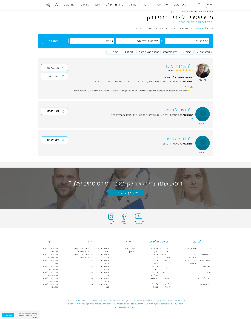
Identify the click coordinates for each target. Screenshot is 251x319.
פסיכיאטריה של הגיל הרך (130, 250)
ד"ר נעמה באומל (166, 285)
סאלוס (167, 278)
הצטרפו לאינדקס (204, 254)
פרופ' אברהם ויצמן (165, 250)
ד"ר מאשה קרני (166, 274)
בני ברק (186, 119)
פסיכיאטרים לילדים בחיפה (50, 262)
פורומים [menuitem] (85, 4)
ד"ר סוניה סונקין (154, 250)
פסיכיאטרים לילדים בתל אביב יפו (50, 256)
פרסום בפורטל (205, 284)
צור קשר (208, 272)
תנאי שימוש (206, 266)
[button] (57, 5)
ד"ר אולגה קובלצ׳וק (154, 274)
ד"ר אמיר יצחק (154, 268)
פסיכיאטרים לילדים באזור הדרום (99, 262)
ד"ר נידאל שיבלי (166, 268)
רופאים (201, 11)
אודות (209, 248)
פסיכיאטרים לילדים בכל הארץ (100, 250)
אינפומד (210, 11)
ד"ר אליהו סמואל (154, 285)
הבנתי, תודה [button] (8, 315)
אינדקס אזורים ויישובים (190, 262)
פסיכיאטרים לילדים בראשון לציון (50, 268)
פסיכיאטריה (99, 81)
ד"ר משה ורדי (154, 256)
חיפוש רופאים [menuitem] (181, 4)
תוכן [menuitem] (97, 4)
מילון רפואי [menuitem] (162, 4)
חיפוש (56, 40)
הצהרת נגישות (205, 260)
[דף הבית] (203, 4)
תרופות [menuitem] (146, 4)
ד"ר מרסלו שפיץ (166, 256)
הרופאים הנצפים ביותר (149, 51)
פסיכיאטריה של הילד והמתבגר (118, 81)
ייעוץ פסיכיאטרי (154, 81)
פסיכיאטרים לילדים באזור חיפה (99, 285)
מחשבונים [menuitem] (69, 4)
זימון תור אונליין (170, 51)
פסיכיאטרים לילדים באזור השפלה (99, 268)
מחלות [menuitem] (132, 4)
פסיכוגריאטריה (139, 114)
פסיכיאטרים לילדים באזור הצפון (81, 256)
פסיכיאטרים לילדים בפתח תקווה (50, 274)
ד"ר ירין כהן (166, 260)
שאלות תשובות (190, 248)
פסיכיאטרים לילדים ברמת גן (50, 285)
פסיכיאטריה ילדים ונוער (188, 11)
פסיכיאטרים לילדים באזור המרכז (99, 274)
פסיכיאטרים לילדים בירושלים (50, 250)
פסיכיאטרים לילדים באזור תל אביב (99, 256)
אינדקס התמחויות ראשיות (192, 256)
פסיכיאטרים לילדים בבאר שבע (50, 279)
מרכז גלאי (154, 278)
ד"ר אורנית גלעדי (154, 262)
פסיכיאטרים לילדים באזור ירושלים (81, 250)
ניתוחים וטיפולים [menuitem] (114, 4)
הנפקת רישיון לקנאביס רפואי (158, 114)
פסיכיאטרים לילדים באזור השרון (99, 279)
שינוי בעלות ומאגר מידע (204, 279)
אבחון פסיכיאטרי (139, 81)
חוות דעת (129, 51)
